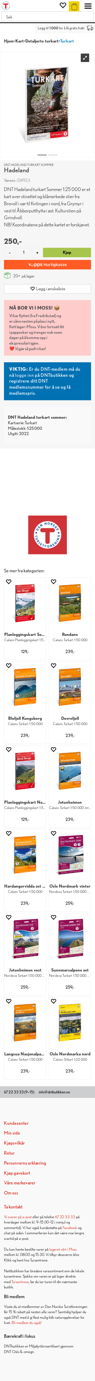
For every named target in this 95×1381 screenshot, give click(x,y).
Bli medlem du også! (26, 1322)
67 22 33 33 (65, 1216)
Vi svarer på (13, 1216)
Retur (9, 1153)
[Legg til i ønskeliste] (8, 582)
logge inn (24, 375)
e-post (27, 1216)
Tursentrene (20, 1281)
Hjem (9, 41)
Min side (12, 1133)
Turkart (67, 41)
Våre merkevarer (19, 1182)
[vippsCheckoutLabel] (47, 264)
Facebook (70, 1227)
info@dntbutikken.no (54, 1092)
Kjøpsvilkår (14, 1143)
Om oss (11, 1193)
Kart (19, 41)
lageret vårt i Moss (63, 1249)
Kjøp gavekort (17, 1173)
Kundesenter (16, 1123)
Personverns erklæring (25, 1163)
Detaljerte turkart (42, 41)
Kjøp (67, 252)
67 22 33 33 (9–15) (19, 1092)
